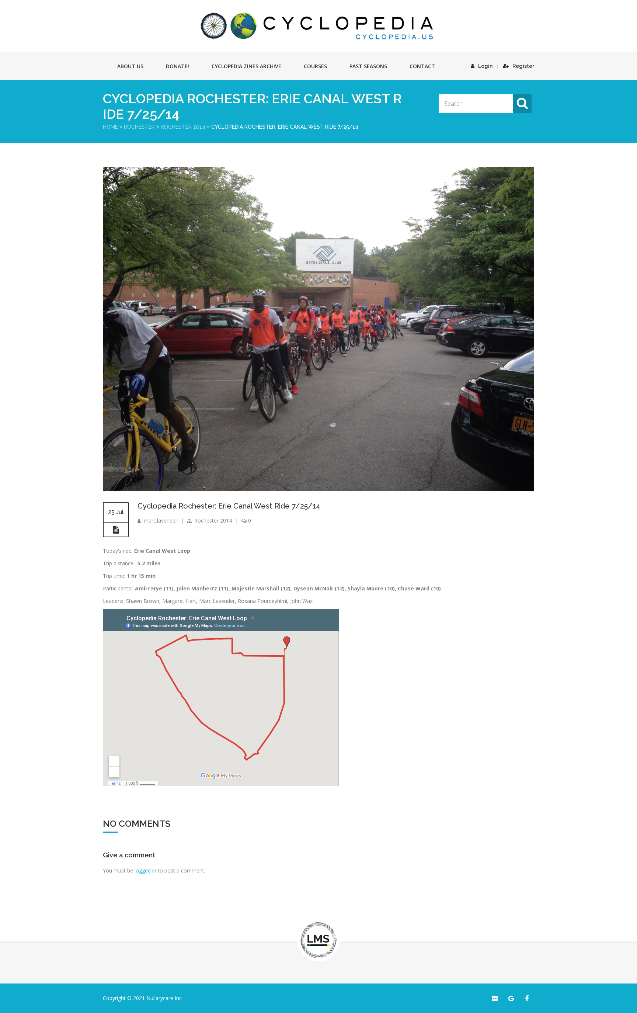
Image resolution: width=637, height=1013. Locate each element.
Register (523, 66)
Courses (315, 66)
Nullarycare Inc (164, 998)
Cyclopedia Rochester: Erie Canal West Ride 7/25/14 (229, 506)
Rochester (139, 127)
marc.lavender (160, 520)
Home (110, 127)
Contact (422, 66)
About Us (130, 66)
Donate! (177, 66)
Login (485, 66)
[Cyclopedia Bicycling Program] (318, 25)
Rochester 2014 (183, 127)
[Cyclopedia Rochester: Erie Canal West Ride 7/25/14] (318, 488)
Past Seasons (368, 66)
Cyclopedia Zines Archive (246, 66)
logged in (145, 870)
